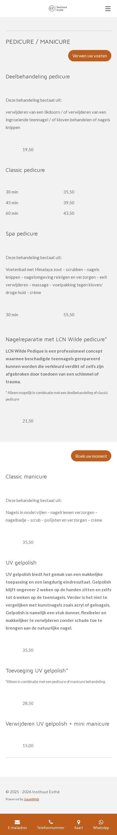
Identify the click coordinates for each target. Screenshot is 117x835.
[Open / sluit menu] (108, 8)
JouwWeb (31, 799)
